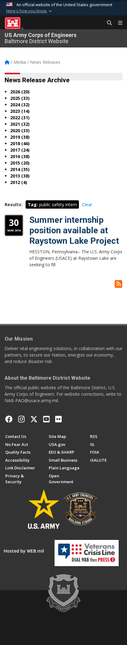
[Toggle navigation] (117, 23)
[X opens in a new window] (34, 419)
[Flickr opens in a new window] (58, 419)
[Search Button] (107, 23)
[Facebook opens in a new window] (9, 419)
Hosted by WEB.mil (24, 551)
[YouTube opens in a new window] (46, 419)
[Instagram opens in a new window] (21, 419)
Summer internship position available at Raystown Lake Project (74, 230)
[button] (29, 11)
